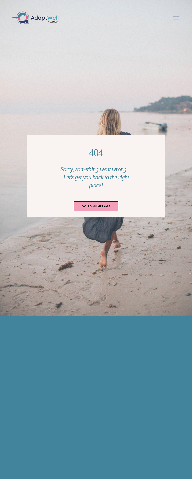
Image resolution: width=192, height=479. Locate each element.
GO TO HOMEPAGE (96, 206)
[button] (24, 380)
